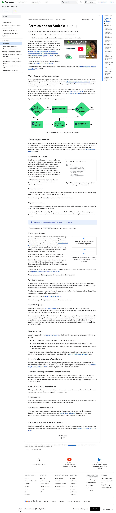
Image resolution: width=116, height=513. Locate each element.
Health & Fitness (44, 483)
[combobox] (69, 2)
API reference (89, 485)
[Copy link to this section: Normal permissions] (44, 189)
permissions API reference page (43, 63)
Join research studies (106, 487)
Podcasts (27, 494)
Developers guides (91, 482)
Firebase (62, 501)
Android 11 (73, 494)
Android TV (58, 489)
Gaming (42, 478)
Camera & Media (44, 486)
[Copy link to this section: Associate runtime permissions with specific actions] (71, 372)
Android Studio (102, 2)
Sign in (112, 2)
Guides (15, 11)
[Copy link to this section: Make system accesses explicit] (54, 408)
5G (41, 492)
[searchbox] (11, 16)
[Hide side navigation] (20, 510)
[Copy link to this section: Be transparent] (42, 397)
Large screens (59, 478)
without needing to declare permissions (78, 82)
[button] (11, 27)
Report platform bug (106, 478)
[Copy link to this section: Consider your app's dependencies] (57, 386)
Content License (72, 445)
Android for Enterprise (31, 481)
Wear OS (57, 481)
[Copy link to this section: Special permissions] (45, 280)
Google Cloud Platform (74, 501)
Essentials (21, 2)
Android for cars (59, 486)
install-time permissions (76, 91)
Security (5, 7)
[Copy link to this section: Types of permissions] (51, 140)
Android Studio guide (91, 480)
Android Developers (33, 19)
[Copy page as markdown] (72, 26)
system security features (51, 335)
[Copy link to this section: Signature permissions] (46, 203)
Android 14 (73, 486)
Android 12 (73, 492)
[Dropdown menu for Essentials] (26, 2)
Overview (5, 11)
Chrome (54, 501)
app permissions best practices (78, 354)
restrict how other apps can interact (42, 56)
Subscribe (95, 509)
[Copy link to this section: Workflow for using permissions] (61, 76)
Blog (26, 492)
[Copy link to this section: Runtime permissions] (46, 233)
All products (87, 501)
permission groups (50, 308)
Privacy (14, 7)
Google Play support (106, 485)
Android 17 (73, 478)
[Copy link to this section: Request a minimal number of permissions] (63, 359)
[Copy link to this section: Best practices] (44, 331)
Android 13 (73, 489)
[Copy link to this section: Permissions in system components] (64, 422)
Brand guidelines (41, 509)
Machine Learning (45, 481)
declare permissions (34, 54)
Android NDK (89, 491)
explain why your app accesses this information (45, 271)
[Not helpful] (95, 19)
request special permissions (52, 296)
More (46, 2)
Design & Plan (34, 2)
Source (27, 486)
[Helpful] (93, 19)
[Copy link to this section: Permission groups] (45, 305)
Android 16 (73, 481)
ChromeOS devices (60, 483)
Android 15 (73, 483)
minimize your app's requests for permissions (42, 52)
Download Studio (90, 488)
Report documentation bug (107, 481)
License (32, 509)
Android (27, 478)
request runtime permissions (49, 54)
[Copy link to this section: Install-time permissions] (49, 156)
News (26, 489)
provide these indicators (67, 413)
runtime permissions (74, 93)
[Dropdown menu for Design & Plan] (40, 2)
